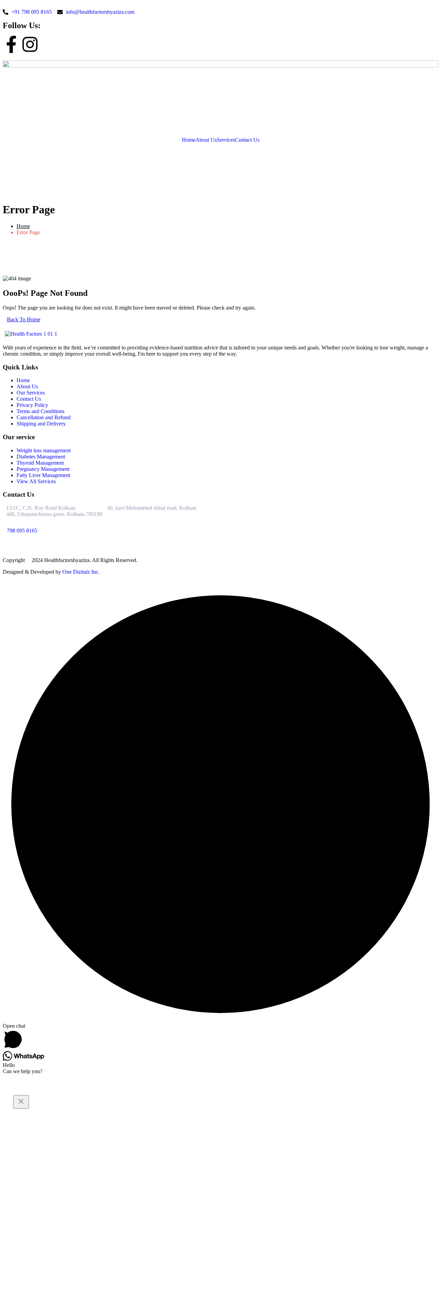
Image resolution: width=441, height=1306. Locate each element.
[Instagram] (30, 44)
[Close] (21, 1102)
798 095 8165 (22, 530)
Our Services (31, 393)
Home (188, 140)
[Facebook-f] (11, 44)
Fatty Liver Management (43, 475)
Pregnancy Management (43, 469)
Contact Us (247, 140)
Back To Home (23, 319)
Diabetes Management (41, 457)
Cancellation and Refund (44, 417)
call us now (15, 152)
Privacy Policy (32, 405)
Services (226, 140)
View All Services (36, 481)
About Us (206, 140)
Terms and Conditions (40, 411)
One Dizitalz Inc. (81, 572)
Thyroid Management (40, 463)
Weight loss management (44, 450)
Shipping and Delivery (41, 424)
